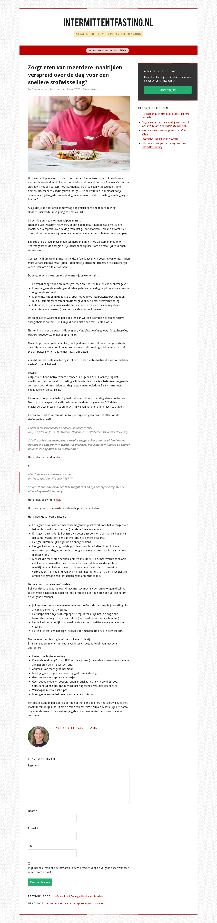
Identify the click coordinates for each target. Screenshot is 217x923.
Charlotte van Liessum (45, 89)
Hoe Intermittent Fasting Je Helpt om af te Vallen (77, 896)
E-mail (33, 828)
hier (57, 457)
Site (30, 846)
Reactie (33, 765)
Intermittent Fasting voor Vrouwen (160, 138)
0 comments (90, 89)
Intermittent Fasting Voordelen (107, 50)
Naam (32, 811)
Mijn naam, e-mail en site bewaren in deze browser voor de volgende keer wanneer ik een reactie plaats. (78, 870)
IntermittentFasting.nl (108, 23)
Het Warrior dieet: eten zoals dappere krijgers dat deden (74, 903)
